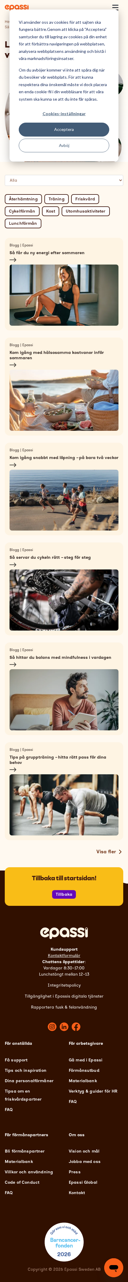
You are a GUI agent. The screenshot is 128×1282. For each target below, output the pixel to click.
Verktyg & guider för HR (93, 1091)
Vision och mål (84, 1151)
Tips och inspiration (25, 1070)
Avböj (64, 145)
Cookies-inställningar (64, 113)
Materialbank (83, 1080)
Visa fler (106, 851)
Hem (9, 21)
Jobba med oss (85, 1161)
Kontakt (77, 1192)
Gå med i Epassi (85, 1060)
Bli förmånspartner (25, 1151)
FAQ (9, 1109)
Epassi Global (83, 1182)
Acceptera (64, 129)
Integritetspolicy (64, 985)
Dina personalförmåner (29, 1080)
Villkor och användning (29, 1172)
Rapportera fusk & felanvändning (64, 1007)
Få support (16, 1060)
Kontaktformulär (64, 955)
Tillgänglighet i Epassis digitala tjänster (64, 996)
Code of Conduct (22, 1182)
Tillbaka (64, 894)
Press (75, 1172)
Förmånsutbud (84, 1070)
